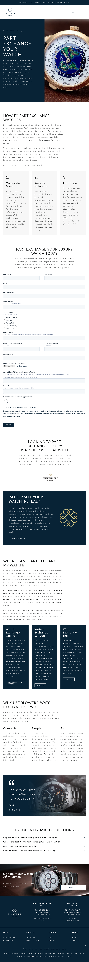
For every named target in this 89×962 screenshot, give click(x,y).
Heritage (76, 940)
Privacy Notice (73, 956)
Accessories (8, 946)
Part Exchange (32, 940)
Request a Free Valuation (57, 2)
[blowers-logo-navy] (10, 8)
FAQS (51, 940)
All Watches (8, 940)
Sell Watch (30, 937)
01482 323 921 (42, 910)
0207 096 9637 (72, 910)
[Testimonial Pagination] (10, 810)
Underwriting (32, 946)
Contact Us (54, 946)
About (74, 937)
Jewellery (7, 943)
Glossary (53, 943)
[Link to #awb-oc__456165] (78, 12)
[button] (44, 837)
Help (51, 937)
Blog (74, 943)
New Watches (9, 937)
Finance (29, 943)
